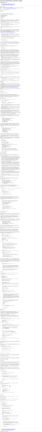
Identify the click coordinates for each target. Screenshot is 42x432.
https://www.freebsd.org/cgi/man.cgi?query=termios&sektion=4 (13, 88)
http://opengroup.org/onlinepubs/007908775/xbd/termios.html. (7, 31)
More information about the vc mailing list (4, 431)
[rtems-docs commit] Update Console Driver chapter (9, 4)
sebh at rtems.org (5, 2)
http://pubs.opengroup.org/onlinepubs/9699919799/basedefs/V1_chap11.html (11, 85)
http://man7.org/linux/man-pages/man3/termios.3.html (11, 87)
